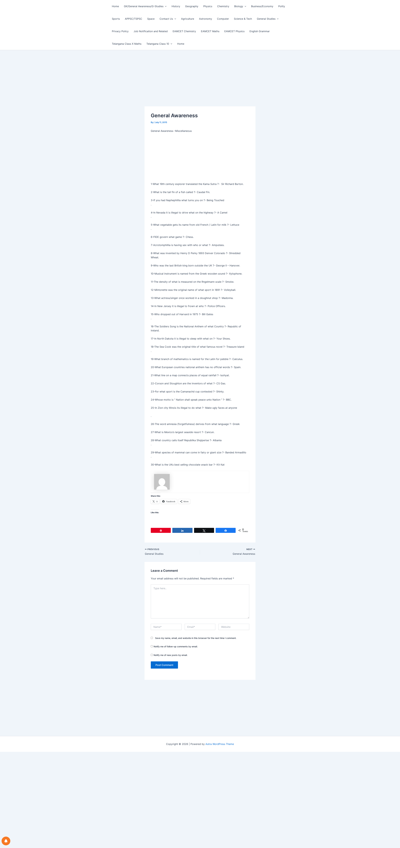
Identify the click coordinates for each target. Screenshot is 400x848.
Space (151, 18)
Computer (223, 18)
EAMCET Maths (210, 31)
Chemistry (223, 6)
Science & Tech (243, 18)
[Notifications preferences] (6, 841)
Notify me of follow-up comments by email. (176, 646)
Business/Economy (262, 6)
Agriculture (187, 18)
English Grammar (260, 31)
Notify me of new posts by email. (171, 655)
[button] (165, 6)
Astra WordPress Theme (219, 744)
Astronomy (205, 18)
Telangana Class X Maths (126, 43)
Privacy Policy (120, 31)
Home (115, 6)
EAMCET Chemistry (184, 31)
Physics (207, 6)
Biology (238, 6)
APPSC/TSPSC (133, 18)
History (176, 6)
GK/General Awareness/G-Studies (143, 6)
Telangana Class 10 (157, 43)
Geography (191, 6)
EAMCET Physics (234, 31)
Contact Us (166, 18)
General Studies (266, 18)
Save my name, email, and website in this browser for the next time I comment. (195, 638)
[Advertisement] (200, 83)
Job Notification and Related (151, 31)
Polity (281, 6)
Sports (116, 18)
